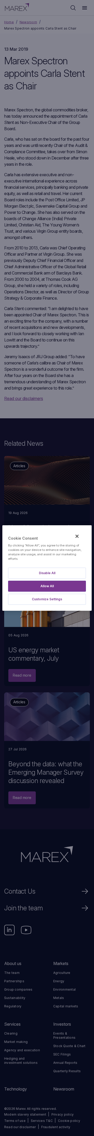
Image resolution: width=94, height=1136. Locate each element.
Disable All (47, 573)
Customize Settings (47, 599)
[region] (47, 568)
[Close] (77, 536)
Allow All (47, 586)
